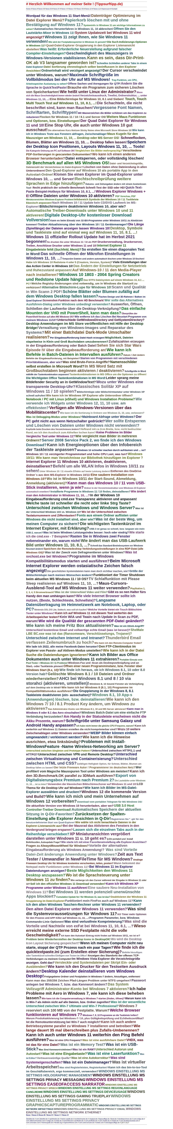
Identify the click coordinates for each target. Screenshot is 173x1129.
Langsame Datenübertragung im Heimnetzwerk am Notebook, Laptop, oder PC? (86, 604)
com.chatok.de (104, 1121)
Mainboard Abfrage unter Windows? (108, 417)
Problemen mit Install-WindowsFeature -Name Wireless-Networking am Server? (83, 744)
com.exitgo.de (138, 1119)
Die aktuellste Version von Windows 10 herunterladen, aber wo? (70, 805)
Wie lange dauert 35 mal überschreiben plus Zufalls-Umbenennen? (83, 1028)
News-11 (97, 9)
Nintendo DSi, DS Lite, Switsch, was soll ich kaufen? (61, 610)
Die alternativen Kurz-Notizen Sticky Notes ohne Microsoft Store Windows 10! (90, 130)
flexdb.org (58, 1123)
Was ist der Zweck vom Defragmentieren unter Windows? (85, 552)
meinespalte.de (47, 1123)
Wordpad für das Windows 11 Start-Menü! (58, 16)
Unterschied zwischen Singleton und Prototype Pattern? (58, 750)
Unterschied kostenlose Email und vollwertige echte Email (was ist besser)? (78, 629)
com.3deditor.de (42, 1119)
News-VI (72, 9)
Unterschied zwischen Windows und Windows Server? (80, 507)
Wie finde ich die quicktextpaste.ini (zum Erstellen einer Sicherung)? (85, 949)
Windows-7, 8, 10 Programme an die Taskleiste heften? (110, 1015)
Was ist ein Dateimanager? (87, 1062)
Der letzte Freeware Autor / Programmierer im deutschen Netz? (94, 767)
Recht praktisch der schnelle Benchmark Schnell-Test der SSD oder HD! (79, 187)
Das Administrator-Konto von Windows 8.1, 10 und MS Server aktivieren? (87, 709)
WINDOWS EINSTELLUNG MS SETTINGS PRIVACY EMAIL (89, 1109)
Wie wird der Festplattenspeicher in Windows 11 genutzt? (77, 42)
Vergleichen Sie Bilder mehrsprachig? (98, 150)
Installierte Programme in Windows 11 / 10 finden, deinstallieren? (90, 491)
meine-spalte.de (67, 1119)
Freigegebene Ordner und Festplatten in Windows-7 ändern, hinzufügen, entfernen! (92, 976)
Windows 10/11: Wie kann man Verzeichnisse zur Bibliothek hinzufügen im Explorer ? (84, 456)
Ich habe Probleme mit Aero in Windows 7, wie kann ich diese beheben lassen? (86, 993)
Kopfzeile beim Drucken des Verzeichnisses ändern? (53, 429)
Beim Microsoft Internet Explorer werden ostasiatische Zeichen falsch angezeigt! (83, 565)
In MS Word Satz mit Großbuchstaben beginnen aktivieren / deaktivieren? (75, 368)
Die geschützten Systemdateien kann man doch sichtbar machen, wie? (88, 571)
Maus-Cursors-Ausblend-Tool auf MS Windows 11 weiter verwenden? (78, 585)
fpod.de (114, 1119)
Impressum (106, 9)
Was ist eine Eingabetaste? (64, 1054)
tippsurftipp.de (104, 1119)
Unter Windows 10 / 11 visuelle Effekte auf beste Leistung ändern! (75, 471)
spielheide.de (54, 1119)
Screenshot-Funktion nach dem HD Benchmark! (73, 300)
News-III (48, 9)
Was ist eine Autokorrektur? (90, 1058)
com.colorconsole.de (86, 1123)
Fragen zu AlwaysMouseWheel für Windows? (57, 845)
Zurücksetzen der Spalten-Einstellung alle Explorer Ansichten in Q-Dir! (76, 816)
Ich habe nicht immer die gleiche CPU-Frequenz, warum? (105, 726)
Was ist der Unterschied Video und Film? (81, 592)
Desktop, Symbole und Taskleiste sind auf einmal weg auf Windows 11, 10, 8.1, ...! (84, 230)
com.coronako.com (33, 1123)
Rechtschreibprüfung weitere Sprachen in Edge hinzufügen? (78, 181)
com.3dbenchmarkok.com (35, 1121)
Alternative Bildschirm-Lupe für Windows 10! (76, 287)
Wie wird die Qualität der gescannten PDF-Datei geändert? (91, 621)
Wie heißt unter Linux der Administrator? (98, 92)
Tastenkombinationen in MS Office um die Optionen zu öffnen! (107, 374)
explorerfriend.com (70, 1123)
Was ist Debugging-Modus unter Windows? (54, 416)
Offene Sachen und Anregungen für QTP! (94, 83)
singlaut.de (93, 1119)
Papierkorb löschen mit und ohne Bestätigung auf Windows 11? (77, 22)
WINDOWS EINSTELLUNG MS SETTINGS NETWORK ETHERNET (83, 1110)
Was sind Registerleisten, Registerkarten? (83, 1067)
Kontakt (114, 9)
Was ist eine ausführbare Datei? (104, 1040)
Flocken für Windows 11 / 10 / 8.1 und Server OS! (73, 116)
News (34, 9)
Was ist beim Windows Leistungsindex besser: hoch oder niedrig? (86, 532)
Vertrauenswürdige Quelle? (54, 1058)
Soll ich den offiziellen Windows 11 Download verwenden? (68, 883)
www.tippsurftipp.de (112, 1123)
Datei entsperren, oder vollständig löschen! (104, 158)
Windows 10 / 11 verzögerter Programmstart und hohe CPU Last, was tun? (76, 454)
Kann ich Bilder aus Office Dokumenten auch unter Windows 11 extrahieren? (82, 657)
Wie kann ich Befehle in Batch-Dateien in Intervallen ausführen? (78, 352)
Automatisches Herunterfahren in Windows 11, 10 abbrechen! (73, 28)
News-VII (80, 9)
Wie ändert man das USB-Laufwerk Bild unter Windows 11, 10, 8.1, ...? (86, 542)
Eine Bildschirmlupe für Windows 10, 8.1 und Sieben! (87, 99)
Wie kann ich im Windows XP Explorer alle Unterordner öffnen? (89, 395)
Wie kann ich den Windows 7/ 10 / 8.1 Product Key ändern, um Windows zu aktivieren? (82, 704)
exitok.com (100, 1123)
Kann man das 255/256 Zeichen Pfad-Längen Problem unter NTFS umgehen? (78, 980)
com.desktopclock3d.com (129, 1121)
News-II (41, 9)
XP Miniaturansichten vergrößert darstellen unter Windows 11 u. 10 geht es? (78, 836)
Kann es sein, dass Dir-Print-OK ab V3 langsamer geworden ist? (85, 60)
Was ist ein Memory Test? (82, 1045)
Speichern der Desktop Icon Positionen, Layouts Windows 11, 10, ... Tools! (86, 144)
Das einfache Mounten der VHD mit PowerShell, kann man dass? (86, 310)
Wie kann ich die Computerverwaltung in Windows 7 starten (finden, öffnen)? (83, 998)
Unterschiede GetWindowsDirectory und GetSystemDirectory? (100, 320)
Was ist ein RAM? (83, 1049)
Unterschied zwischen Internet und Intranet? (65, 638)
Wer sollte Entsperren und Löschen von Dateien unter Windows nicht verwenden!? (86, 423)
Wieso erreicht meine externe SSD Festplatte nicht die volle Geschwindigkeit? (86, 930)
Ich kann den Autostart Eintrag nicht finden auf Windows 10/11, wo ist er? (100, 935)
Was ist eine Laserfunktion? (113, 1053)
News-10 (88, 9)
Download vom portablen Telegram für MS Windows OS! (109, 801)
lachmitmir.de (68, 1121)
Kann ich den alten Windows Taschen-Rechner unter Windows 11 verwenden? (84, 902)
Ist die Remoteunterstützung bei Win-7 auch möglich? (63, 1022)
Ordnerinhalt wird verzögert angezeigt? (71, 70)
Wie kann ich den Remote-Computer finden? (118, 643)
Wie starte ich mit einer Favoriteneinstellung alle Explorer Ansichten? (104, 842)
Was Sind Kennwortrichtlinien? (55, 1049)
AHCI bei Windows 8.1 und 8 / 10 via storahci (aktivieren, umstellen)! (78, 681)
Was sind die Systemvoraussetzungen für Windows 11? (86, 911)
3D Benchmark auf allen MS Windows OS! (67, 162)
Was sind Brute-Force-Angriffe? (86, 362)
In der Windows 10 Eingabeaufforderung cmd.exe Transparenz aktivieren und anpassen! (81, 497)
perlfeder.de (79, 1121)
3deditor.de (30, 1119)
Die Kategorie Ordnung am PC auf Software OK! (50, 151)
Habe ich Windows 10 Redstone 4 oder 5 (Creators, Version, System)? (69, 262)
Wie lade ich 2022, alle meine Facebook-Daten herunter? (62, 646)
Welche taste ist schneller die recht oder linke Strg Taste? (78, 503)
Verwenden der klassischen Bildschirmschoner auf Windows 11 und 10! (92, 784)
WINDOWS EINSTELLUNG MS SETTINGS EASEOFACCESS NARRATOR (84, 1081)
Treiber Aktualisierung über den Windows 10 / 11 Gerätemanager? (83, 224)
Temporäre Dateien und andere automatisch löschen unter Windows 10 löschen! (103, 259)
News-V (64, 9)
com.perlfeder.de (91, 1121)
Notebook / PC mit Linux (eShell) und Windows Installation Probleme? (80, 399)
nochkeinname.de (81, 1119)
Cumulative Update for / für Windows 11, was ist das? (83, 897)
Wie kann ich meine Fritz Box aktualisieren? (70, 625)
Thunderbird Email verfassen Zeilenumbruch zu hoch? (83, 640)
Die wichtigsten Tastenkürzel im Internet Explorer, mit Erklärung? (83, 525)
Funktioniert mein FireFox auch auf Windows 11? (99, 900)
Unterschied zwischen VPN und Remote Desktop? (76, 754)
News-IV (56, 9)
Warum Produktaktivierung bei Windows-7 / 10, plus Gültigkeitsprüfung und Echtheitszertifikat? (85, 1018)
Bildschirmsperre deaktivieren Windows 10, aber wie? (82, 206)
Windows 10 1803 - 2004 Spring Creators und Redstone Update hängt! (82, 277)
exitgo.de (50, 1121)
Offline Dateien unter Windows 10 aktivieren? (72, 196)
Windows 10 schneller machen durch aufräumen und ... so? (111, 450)
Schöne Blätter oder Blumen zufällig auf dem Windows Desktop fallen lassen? (82, 293)
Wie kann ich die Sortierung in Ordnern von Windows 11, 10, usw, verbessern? (102, 413)
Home (28, 9)
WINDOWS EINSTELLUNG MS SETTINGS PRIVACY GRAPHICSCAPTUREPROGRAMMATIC (78, 1100)
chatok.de (114, 1121)
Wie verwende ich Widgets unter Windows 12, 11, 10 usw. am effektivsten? (84, 403)
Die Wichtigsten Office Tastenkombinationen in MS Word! (66, 378)
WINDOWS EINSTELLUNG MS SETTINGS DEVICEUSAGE (85, 1092)
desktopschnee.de (125, 1119)
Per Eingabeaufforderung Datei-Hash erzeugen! (77, 337)
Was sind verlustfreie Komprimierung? (94, 921)
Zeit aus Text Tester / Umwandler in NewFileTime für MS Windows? (84, 856)
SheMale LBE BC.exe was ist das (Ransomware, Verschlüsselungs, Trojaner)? (85, 631)
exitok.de (58, 1121)
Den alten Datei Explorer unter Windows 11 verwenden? (76, 909)
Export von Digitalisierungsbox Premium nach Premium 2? (81, 777)
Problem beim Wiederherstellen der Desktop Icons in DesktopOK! (68, 939)
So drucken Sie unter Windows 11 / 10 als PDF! (72, 242)
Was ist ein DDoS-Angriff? (129, 626)
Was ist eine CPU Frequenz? (65, 1040)
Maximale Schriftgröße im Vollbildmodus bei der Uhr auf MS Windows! (72, 77)
